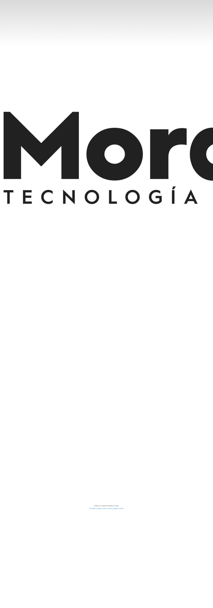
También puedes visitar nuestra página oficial (106, 508)
